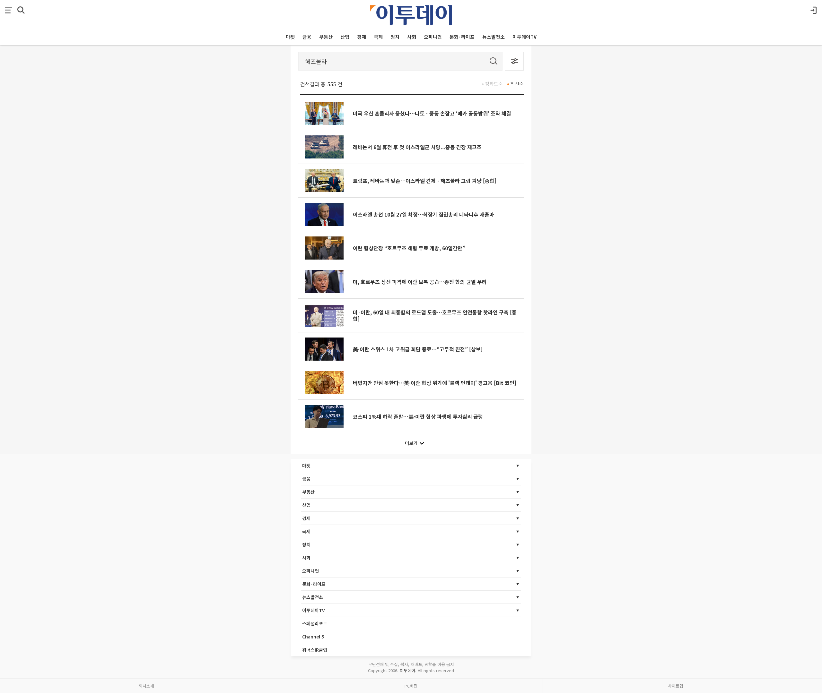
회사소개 (146, 686)
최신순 (517, 83)
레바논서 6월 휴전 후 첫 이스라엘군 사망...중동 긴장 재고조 (417, 147)
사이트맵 (675, 686)
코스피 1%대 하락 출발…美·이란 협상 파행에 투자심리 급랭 (418, 416)
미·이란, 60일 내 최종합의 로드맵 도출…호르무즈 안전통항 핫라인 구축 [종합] (435, 315)
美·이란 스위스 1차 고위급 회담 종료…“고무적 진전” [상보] (418, 349)
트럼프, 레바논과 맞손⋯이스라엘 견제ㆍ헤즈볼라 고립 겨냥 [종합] (424, 180)
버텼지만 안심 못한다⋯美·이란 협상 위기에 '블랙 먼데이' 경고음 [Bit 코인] (434, 383)
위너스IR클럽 (314, 649)
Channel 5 (313, 636)
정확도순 (494, 83)
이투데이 (407, 670)
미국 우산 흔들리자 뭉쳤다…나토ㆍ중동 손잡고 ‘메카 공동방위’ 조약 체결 (432, 113)
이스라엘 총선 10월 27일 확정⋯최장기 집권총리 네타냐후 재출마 (423, 214)
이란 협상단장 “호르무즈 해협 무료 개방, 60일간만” (409, 248)
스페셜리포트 (314, 623)
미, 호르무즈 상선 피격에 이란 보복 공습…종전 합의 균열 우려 (420, 282)
